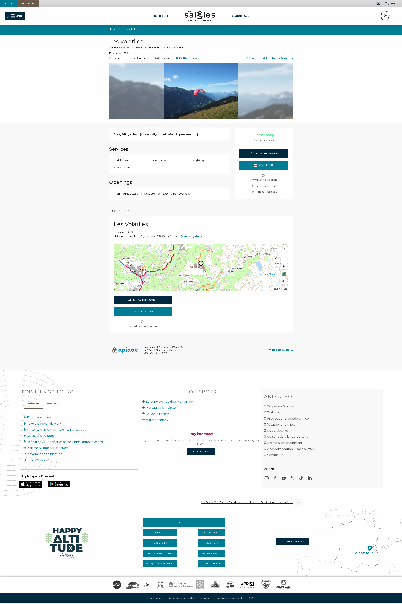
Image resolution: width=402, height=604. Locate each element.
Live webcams (277, 430)
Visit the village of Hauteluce (47, 448)
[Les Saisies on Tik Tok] (301, 479)
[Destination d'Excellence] (147, 584)
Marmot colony (157, 420)
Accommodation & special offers (291, 449)
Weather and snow (281, 424)
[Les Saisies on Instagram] (266, 479)
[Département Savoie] (160, 584)
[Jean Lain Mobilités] (283, 584)
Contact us (275, 455)
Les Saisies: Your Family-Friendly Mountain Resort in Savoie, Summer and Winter (247, 502)
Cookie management (229, 597)
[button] (393, 3)
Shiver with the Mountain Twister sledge (56, 430)
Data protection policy (181, 597)
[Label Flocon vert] (200, 584)
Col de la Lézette (158, 414)
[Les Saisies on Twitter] (292, 479)
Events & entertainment (284, 443)
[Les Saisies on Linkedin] (309, 479)
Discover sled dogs (40, 435)
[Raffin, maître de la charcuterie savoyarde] (230, 584)
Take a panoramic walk (44, 423)
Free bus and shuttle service (288, 418)
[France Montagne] (132, 584)
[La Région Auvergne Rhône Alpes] (181, 584)
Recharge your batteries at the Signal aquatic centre (65, 442)
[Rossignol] (265, 584)
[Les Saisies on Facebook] (275, 479)
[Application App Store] (30, 484)
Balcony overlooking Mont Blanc (170, 401)
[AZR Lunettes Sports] (247, 584)
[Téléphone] (384, 3)
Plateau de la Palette (161, 407)
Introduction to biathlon (44, 454)
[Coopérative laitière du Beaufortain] (215, 584)
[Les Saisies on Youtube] (283, 479)
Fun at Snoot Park (40, 460)
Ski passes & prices (281, 406)
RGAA (251, 597)
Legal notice (154, 597)
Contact (205, 597)
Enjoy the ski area (40, 417)
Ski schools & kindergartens (287, 436)
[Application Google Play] (59, 483)
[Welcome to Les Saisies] (67, 542)
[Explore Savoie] (117, 584)
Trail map (274, 412)
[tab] (33, 403)
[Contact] (376, 3)
